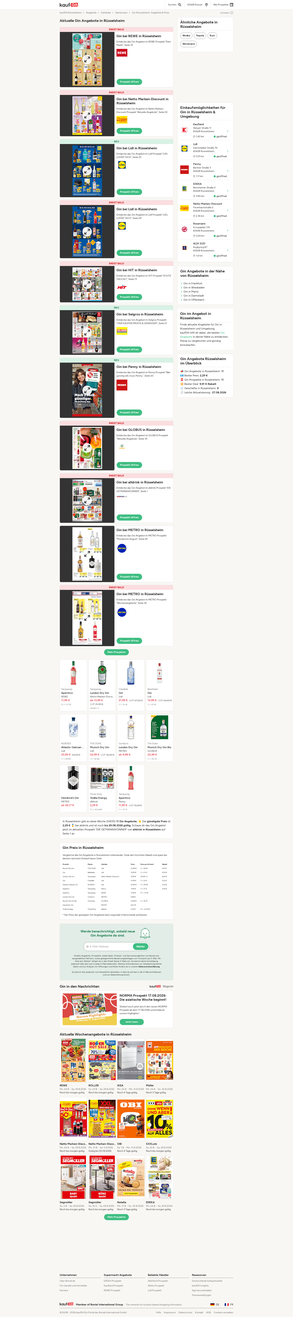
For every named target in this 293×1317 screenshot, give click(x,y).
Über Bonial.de (67, 1280)
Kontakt (199, 1312)
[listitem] (73, 685)
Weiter (140, 946)
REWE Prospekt (112, 1290)
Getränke (106, 13)
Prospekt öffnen (129, 81)
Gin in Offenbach (193, 299)
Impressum (170, 1312)
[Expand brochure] (87, 59)
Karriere (64, 1290)
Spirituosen (121, 13)
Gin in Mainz (191, 291)
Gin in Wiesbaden (194, 287)
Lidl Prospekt (154, 1290)
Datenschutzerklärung (149, 966)
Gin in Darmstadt (193, 295)
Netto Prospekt (156, 1285)
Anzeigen (224, 13)
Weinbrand (188, 43)
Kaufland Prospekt (113, 1285)
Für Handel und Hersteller (73, 1285)
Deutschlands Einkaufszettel (207, 1280)
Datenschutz (185, 1312)
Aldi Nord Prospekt (158, 1280)
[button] (116, 57)
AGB (208, 1312)
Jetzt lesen (131, 1021)
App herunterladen (202, 1290)
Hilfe (158, 1312)
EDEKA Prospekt (112, 1280)
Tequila (200, 35)
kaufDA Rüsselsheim (71, 13)
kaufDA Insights (200, 1285)
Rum (212, 35)
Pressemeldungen (201, 1295)
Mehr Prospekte (117, 652)
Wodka (186, 35)
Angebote (91, 13)
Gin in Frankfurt (192, 283)
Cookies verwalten (223, 1312)
